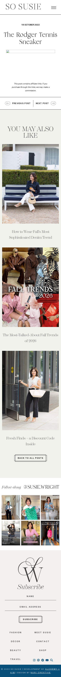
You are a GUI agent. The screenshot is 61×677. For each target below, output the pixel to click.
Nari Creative (41, 673)
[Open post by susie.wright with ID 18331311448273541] (30, 507)
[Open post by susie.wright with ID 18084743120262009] (30, 533)
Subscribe (30, 620)
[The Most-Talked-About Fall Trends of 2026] (30, 287)
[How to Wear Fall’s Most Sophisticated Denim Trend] (30, 184)
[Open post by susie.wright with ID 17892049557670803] (50, 507)
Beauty (15, 651)
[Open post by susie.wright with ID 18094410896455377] (11, 507)
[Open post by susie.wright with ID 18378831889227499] (50, 533)
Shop (43, 651)
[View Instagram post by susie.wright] (18, 497)
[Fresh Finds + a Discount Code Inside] (30, 390)
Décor (15, 642)
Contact (43, 642)
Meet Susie (42, 633)
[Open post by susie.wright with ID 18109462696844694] (11, 533)
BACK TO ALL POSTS (30, 459)
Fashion (16, 633)
